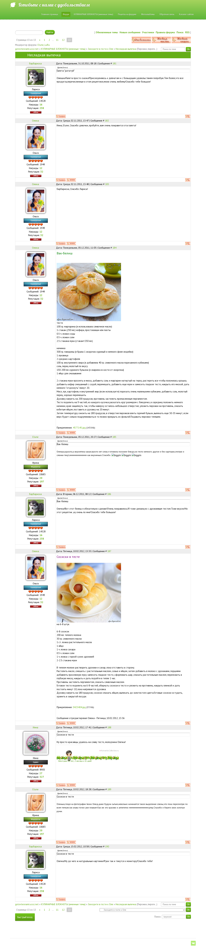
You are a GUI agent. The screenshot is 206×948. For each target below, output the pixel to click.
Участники (148, 32)
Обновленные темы (107, 32)
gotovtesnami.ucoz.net (27, 48)
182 (107, 120)
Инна (35, 727)
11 (57, 39)
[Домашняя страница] (71, 180)
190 (107, 846)
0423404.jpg (79, 707)
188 (109, 727)
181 (114, 63)
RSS (187, 32)
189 (109, 789)
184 (114, 247)
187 (109, 551)
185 (114, 436)
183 (107, 184)
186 (109, 494)
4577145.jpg (79, 427)
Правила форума (165, 32)
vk (193, 943)
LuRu (47, 44)
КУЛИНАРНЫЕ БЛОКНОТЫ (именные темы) (63, 48)
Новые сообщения (130, 32)
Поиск (180, 32)
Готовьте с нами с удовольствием (54, 5)
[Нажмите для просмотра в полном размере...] (89, 291)
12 (63, 39)
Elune (41, 44)
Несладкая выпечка (126, 48)
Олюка (35, 120)
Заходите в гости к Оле (100, 48)
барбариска (35, 63)
